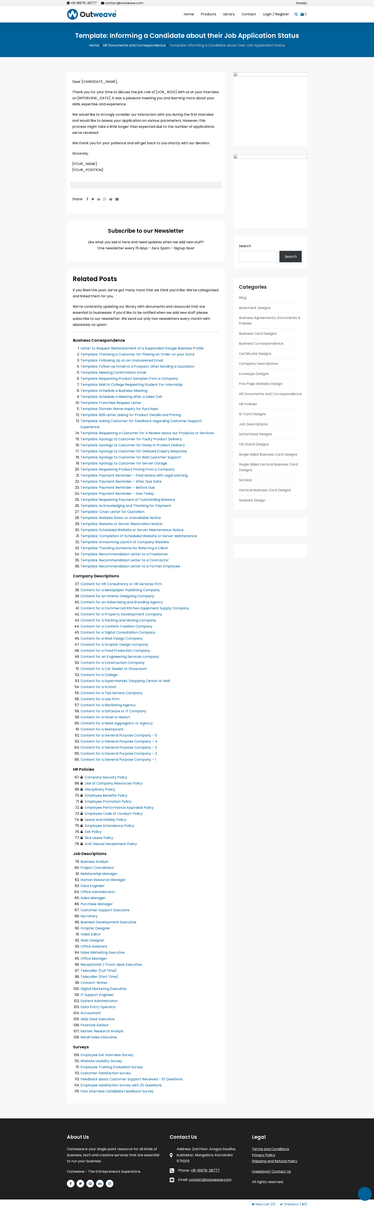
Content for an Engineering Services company (120, 656)
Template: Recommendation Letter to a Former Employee (130, 566)
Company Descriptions (258, 363)
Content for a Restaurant (102, 729)
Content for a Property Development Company (121, 614)
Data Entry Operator (98, 1006)
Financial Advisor (95, 1025)
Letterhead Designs (255, 434)
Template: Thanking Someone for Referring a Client (124, 548)
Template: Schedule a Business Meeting (114, 390)
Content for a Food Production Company (115, 650)
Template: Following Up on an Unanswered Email (122, 360)
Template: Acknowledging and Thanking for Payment (126, 505)
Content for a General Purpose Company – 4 (119, 741)
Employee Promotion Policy (108, 801)
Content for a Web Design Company (112, 638)
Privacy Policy (263, 1155)
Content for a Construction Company (113, 662)
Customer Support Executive (105, 910)
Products (208, 14)
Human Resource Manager (103, 879)
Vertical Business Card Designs (265, 490)
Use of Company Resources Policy (113, 783)
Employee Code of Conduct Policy (113, 813)
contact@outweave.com (124, 3)
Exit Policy (93, 831)
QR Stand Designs (254, 444)
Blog (242, 297)
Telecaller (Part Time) (99, 976)
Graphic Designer (95, 928)
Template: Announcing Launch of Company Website (125, 542)
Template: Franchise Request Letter (111, 402)
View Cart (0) (265, 1204)
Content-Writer (94, 982)
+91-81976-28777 (83, 3)
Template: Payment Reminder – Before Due (118, 487)
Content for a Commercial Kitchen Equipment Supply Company (135, 608)
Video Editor (91, 934)
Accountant (91, 1012)
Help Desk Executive (98, 1019)
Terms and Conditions (270, 1149)
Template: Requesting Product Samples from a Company (129, 378)
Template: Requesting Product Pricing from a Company (128, 469)
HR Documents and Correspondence (270, 393)
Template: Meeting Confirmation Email (113, 372)
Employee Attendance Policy (109, 825)
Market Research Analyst (102, 1031)
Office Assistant (94, 946)
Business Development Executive (108, 922)
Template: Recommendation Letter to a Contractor (125, 560)
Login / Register (276, 14)
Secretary (89, 916)
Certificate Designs (255, 353)
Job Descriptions (253, 424)
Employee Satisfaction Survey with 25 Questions (121, 1085)
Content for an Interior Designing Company (117, 596)
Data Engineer (93, 885)
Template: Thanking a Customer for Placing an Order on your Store (138, 354)
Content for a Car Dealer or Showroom (114, 668)
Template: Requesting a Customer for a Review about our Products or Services (147, 433)
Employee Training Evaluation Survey (112, 1067)
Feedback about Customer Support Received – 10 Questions (132, 1079)
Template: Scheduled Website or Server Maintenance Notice (132, 529)
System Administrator (99, 1000)
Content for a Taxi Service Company (111, 692)
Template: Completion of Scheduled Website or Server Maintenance (139, 535)
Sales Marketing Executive (103, 952)
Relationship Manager (99, 873)
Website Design (252, 500)
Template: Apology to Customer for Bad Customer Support (131, 457)
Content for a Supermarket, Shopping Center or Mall (125, 680)
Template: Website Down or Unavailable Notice (121, 517)
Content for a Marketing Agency (108, 705)
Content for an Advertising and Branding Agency (122, 602)
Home (189, 14)
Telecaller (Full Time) (99, 970)
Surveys (245, 479)
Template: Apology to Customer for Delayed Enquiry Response (134, 451)
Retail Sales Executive (99, 1037)
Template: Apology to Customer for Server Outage (124, 463)
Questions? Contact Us (271, 1171)
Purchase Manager (97, 904)
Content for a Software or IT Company (113, 711)
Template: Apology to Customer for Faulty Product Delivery (131, 439)
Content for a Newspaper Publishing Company (120, 590)
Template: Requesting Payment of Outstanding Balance (128, 499)
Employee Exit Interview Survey (107, 1054)
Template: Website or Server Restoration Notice (121, 523)
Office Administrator (98, 891)
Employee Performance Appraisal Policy (119, 807)
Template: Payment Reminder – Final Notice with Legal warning (134, 475)
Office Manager (94, 958)
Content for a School (98, 686)
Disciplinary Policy (99, 789)
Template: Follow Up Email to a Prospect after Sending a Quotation (137, 366)
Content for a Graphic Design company (114, 644)
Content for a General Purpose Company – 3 (119, 747)
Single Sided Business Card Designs (268, 454)
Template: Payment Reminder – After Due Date (121, 481)
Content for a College (99, 674)
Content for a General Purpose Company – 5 (119, 735)
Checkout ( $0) (295, 1204)
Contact (249, 14)
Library (229, 14)
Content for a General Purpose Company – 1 (118, 759)
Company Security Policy (105, 777)
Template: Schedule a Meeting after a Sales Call (121, 396)
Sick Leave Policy (98, 837)
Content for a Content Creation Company (116, 626)
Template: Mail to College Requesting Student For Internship (132, 384)
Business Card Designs (258, 333)
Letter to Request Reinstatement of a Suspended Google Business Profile (142, 348)
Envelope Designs (254, 373)
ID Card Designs (252, 414)
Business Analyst (94, 861)
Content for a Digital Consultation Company (118, 632)
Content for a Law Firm (100, 699)
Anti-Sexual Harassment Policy (110, 843)
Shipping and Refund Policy (274, 1161)
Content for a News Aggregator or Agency (117, 723)
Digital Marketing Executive (103, 988)
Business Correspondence (261, 343)
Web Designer (93, 940)
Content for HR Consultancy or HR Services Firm (121, 583)
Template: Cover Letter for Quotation (112, 511)
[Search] (296, 14)
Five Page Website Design (260, 383)
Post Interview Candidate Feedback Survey (117, 1091)
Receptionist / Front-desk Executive (111, 964)
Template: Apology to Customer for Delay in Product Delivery (133, 445)
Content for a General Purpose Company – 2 (119, 753)
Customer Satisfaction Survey (106, 1073)
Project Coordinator (97, 867)
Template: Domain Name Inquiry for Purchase (119, 408)
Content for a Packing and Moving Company (118, 620)
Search (245, 245)
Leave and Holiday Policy (105, 819)
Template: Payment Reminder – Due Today (117, 493)
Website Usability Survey (101, 1060)
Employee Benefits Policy (105, 795)
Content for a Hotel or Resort (105, 717)
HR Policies (248, 404)
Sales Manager (93, 897)
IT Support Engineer (97, 994)
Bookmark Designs (255, 307)
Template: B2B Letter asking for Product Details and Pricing (131, 414)
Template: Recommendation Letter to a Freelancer (124, 554)
